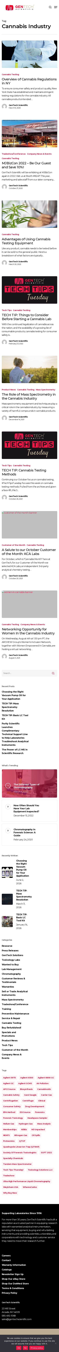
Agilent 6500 (26, 1077)
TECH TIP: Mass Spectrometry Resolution (10, 707)
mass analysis (44, 1124)
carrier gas (46, 1095)
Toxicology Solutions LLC (40, 1170)
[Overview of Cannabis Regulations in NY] (29, 54)
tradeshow (8, 1175)
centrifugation (10, 1100)
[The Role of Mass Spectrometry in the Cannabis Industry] (29, 369)
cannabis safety (11, 1095)
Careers (6, 1255)
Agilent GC (8, 1083)
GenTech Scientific (18, 105)
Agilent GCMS (25, 1083)
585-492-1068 (9, 1315)
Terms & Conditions (13, 1288)
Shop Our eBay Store (13, 1279)
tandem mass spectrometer (17, 1164)
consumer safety (12, 1106)
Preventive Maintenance (15, 1013)
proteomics (9, 1141)
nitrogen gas (20, 1135)
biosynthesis (26, 1089)
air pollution (42, 1083)
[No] (55, 1343)
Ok (19, 1348)
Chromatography (11, 974)
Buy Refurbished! (11, 1027)
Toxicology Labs (11, 960)
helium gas (8, 1124)
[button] (55, 7)
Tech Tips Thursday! (13, 1170)
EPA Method (9, 1112)
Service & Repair (11, 1018)
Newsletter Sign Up (12, 1274)
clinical (41, 1100)
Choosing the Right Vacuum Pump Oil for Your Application (14, 695)
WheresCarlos (30, 1187)
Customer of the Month (13, 545)
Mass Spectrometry (45, 389)
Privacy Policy (9, 1293)
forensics (40, 1112)
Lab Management (12, 969)
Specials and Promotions (9, 1034)
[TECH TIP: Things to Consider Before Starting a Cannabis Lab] (29, 290)
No (25, 1348)
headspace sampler (37, 1118)
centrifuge (28, 1100)
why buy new (10, 1193)
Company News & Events (39, 154)
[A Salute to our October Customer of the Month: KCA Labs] (29, 524)
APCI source (9, 1089)
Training (6, 1009)
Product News (9, 389)
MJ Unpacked (38, 1129)
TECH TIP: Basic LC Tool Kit (15, 717)
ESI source (25, 1112)
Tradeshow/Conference (14, 154)
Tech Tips (7, 310)
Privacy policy (37, 1348)
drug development (34, 1106)
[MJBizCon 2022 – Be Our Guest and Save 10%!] (29, 133)
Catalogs (7, 1269)
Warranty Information (14, 1265)
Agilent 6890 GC (46, 1077)
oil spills (36, 1135)
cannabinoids (44, 1089)
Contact (6, 1260)
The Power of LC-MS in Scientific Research (15, 751)
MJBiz (24, 1129)
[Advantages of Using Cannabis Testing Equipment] (29, 214)
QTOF (22, 1141)
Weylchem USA (10, 1187)
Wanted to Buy (10, 964)
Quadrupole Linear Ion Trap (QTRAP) (21, 1147)
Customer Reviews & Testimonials (13, 980)
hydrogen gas (26, 1124)
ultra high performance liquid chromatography (26, 1181)
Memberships (10, 1129)
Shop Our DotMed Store (15, 1283)
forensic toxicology (13, 1118)
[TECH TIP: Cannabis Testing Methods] (29, 445)
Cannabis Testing (10, 74)
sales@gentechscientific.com (17, 1319)
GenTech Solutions (12, 955)
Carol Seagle (30, 1095)
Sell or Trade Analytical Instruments (15, 993)
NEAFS (6, 1135)
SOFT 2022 (46, 1152)
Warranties (8, 987)
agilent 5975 (9, 1077)
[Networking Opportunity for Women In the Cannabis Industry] (29, 604)
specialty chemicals (13, 1158)
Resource (7, 946)
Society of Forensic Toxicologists (19, 1152)
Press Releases (10, 950)
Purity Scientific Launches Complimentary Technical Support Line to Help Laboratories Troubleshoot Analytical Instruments (15, 734)
